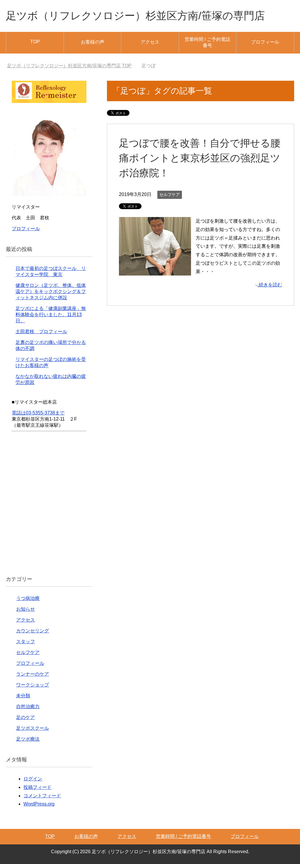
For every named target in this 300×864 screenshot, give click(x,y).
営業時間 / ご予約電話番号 (207, 42)
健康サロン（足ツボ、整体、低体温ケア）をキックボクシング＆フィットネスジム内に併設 (51, 291)
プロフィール (265, 41)
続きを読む (270, 284)
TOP (35, 41)
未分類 (23, 695)
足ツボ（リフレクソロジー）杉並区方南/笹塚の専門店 (135, 16)
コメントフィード (42, 795)
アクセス (150, 41)
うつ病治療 (28, 598)
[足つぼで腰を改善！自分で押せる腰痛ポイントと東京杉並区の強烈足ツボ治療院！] (155, 271)
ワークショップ (32, 684)
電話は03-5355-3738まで (38, 412)
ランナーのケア (32, 674)
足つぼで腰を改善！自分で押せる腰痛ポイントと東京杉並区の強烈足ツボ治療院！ (199, 157)
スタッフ (25, 641)
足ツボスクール (32, 728)
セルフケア (169, 194)
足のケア (25, 717)
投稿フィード (37, 787)
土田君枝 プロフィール (41, 331)
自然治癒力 (28, 706)
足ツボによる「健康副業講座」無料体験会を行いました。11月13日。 (51, 314)
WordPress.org (38, 803)
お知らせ (25, 609)
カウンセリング (32, 630)
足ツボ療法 (28, 738)
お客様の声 (92, 41)
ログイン (32, 778)
